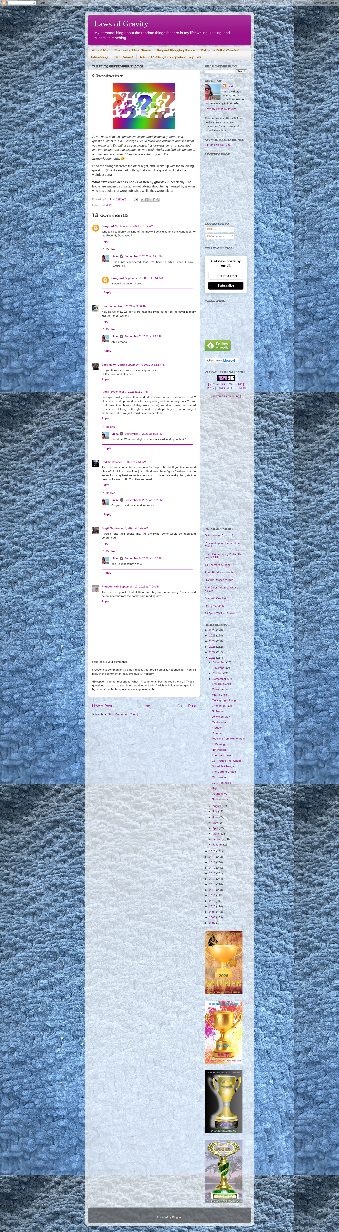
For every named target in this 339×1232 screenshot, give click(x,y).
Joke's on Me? (221, 716)
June (215, 817)
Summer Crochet (215, 598)
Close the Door (221, 689)
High (215, 788)
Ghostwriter (219, 777)
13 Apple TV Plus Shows (220, 613)
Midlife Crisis (220, 694)
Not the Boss (220, 799)
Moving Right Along (224, 700)
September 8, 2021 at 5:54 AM (144, 278)
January (217, 844)
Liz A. (115, 256)
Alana (105, 391)
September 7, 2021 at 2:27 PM (129, 391)
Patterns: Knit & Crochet (220, 50)
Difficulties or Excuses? (219, 535)
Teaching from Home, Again (229, 738)
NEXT (243, 388)
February (218, 839)
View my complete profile (220, 108)
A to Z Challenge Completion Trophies (170, 57)
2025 (212, 635)
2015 (212, 878)
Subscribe (226, 285)
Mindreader (219, 722)
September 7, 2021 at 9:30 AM (127, 306)
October (217, 673)
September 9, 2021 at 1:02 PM (144, 499)
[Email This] (143, 200)
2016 (212, 873)
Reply (105, 241)
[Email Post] (135, 199)
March (216, 833)
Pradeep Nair (110, 586)
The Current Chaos (224, 771)
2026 (212, 630)
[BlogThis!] (147, 200)
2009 (212, 911)
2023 (212, 646)
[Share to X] (150, 200)
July (215, 811)
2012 (212, 895)
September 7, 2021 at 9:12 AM (134, 226)
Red (104, 461)
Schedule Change (223, 766)
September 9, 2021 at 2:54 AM (127, 461)
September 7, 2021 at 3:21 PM (144, 256)
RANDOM (223, 388)
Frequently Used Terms (132, 50)
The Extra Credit (222, 683)
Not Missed (219, 749)
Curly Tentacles (221, 782)
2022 (212, 652)
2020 (212, 851)
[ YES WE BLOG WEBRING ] (226, 384)
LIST (234, 388)
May (215, 822)
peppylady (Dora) (113, 364)
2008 (212, 917)
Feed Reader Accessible (220, 572)
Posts (213, 229)
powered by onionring (225, 395)
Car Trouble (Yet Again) (226, 760)
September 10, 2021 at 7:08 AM (139, 586)
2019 (212, 856)
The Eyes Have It (222, 755)
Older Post (186, 706)
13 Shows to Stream (217, 564)
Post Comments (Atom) (123, 714)
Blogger (177, 1217)
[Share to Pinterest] (158, 200)
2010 (212, 906)
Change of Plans (222, 705)
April (215, 828)
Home (145, 706)
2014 (212, 884)
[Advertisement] (226, 462)
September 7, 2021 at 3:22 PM (144, 336)
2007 (212, 922)
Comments (217, 236)
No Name (218, 711)
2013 (212, 890)
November (219, 667)
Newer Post (102, 706)
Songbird (108, 226)
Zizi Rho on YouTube (218, 144)
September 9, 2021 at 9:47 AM (129, 528)
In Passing (218, 744)
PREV (210, 388)
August (217, 805)
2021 (212, 657)
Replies (110, 249)
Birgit (105, 528)
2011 (212, 901)
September (219, 678)
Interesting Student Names (112, 57)
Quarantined (219, 793)
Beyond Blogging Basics (176, 50)
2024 (212, 641)
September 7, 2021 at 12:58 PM (146, 364)
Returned (217, 733)
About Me (100, 50)
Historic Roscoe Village (219, 579)
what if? (107, 205)
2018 (212, 862)
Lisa (104, 306)
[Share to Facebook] (154, 200)
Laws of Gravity (121, 23)
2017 (212, 867)
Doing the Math (214, 605)
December (219, 662)
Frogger (217, 727)
